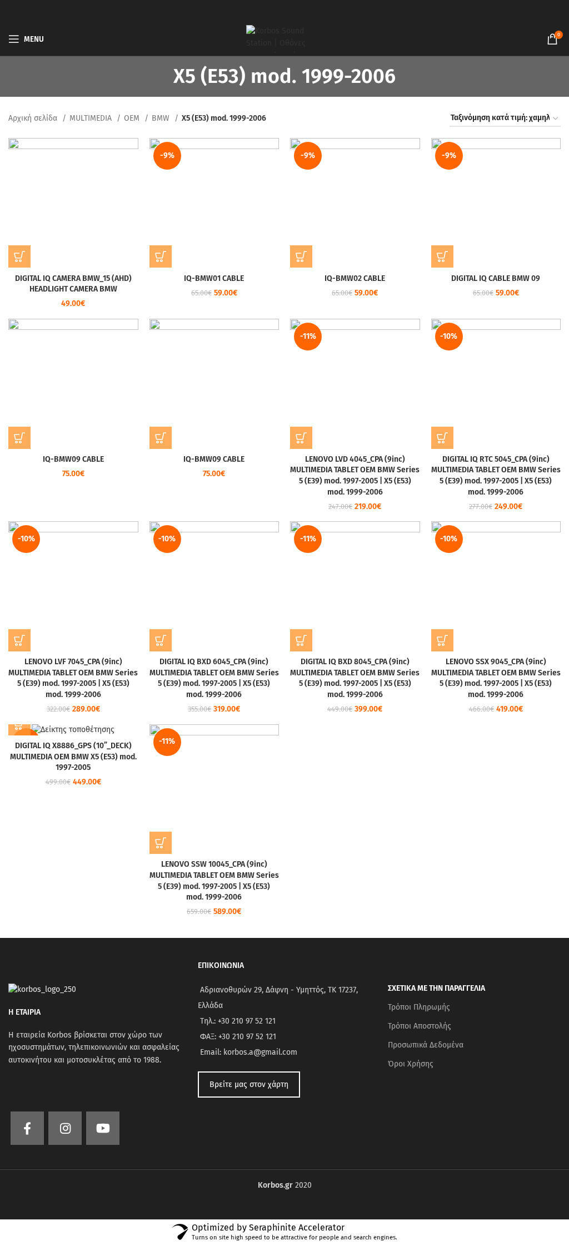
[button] (19, 256)
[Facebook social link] (27, 1128)
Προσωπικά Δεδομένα (425, 1045)
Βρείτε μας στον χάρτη (248, 1084)
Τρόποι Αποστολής (419, 1026)
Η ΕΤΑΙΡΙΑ (24, 1012)
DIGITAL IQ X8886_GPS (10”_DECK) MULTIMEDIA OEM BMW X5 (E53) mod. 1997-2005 (73, 756)
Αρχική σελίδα (33, 118)
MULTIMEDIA (91, 118)
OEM (133, 118)
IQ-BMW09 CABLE (73, 459)
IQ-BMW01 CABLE (214, 278)
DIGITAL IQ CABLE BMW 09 (495, 278)
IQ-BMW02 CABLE (355, 278)
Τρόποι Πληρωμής (419, 1007)
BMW (162, 118)
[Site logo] (284, 38)
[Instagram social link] (65, 1128)
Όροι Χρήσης (410, 1064)
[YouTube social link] (102, 1128)
